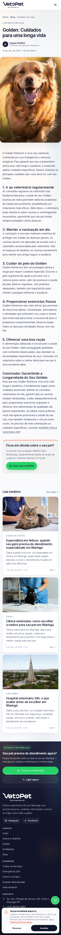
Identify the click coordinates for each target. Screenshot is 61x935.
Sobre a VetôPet (11, 838)
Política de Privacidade (21, 922)
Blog (12, 17)
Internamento (10, 887)
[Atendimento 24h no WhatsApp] (55, 900)
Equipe (6, 843)
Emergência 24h (11, 871)
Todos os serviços (12, 866)
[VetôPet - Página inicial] (17, 797)
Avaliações (8, 849)
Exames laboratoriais (14, 882)
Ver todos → (52, 492)
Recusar (16, 928)
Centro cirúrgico (11, 876)
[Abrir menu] (55, 5)
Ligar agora (32, 779)
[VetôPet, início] (13, 5)
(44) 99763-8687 (16, 906)
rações (34, 347)
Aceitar (44, 928)
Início (5, 17)
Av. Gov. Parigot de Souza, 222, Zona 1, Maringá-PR (28, 900)
